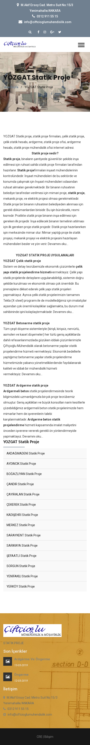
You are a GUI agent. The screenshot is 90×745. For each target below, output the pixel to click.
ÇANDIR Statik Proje (20, 484)
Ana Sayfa (11, 87)
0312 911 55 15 (47, 16)
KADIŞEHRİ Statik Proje (22, 515)
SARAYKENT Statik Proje (24, 535)
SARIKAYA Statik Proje (22, 545)
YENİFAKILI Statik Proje (22, 576)
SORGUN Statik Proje (21, 566)
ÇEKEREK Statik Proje (21, 504)
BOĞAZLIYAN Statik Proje (24, 474)
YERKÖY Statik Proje (21, 586)
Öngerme (21, 675)
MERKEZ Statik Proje (21, 525)
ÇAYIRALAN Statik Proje (23, 494)
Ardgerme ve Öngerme (32, 659)
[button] (81, 45)
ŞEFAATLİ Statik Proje (21, 555)
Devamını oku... (58, 244)
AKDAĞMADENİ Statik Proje (26, 453)
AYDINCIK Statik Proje (21, 463)
